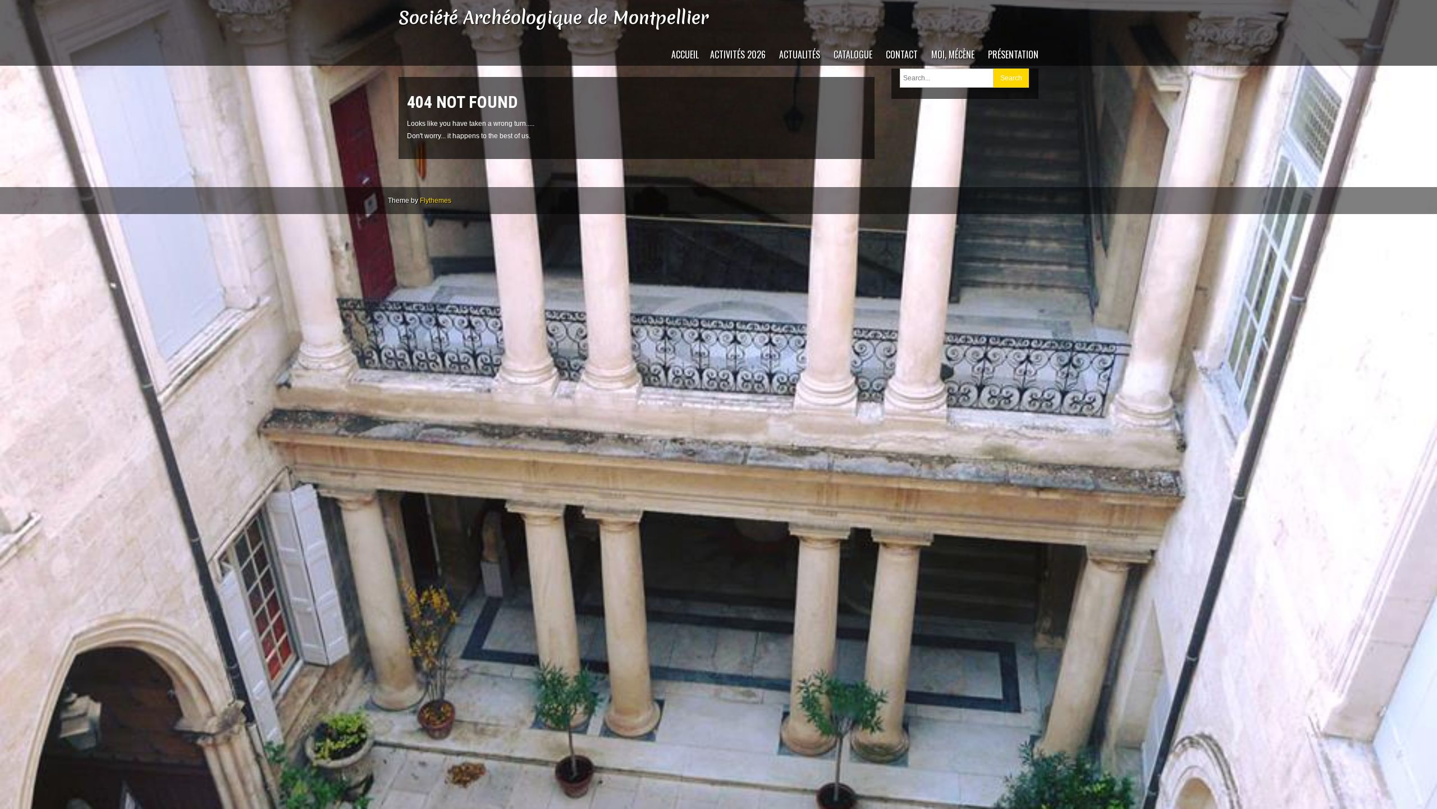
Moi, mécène (952, 54)
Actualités (799, 54)
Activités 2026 (738, 54)
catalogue (853, 54)
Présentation (1013, 54)
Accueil (685, 54)
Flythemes (435, 200)
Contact (902, 54)
